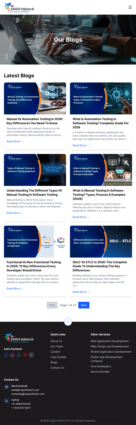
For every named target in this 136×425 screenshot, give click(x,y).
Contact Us (57, 367)
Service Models (100, 371)
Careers (55, 352)
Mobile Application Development (111, 352)
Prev (52, 305)
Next (84, 305)
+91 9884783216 (20, 403)
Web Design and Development (110, 346)
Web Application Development (110, 341)
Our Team (57, 346)
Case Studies (59, 357)
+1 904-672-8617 (21, 407)
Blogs (54, 362)
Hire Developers (101, 366)
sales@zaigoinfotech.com (25, 389)
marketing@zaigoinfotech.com (27, 393)
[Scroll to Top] (68, 322)
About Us (56, 341)
